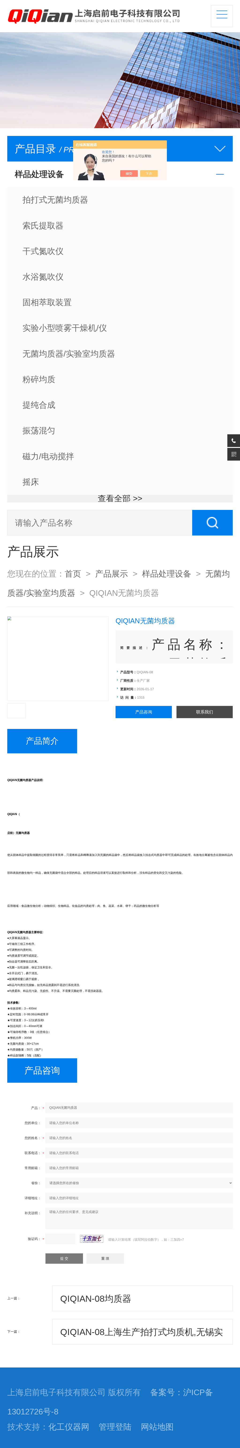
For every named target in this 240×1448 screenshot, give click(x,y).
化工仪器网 (68, 1427)
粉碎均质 (38, 379)
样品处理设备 (166, 573)
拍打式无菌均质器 (55, 199)
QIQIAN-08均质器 (95, 1299)
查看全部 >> (120, 498)
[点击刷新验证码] (91, 1239)
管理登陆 (115, 1427)
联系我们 (204, 712)
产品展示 (111, 573)
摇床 (30, 482)
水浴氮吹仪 (43, 276)
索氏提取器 (43, 225)
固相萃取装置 (47, 302)
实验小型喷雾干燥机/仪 (64, 328)
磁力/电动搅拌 (48, 456)
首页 (73, 573)
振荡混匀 (38, 430)
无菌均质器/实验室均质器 (68, 353)
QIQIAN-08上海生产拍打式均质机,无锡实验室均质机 (141, 1335)
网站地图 (157, 1427)
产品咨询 (143, 712)
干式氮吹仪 (43, 251)
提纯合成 (38, 405)
